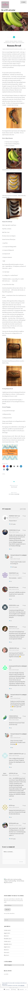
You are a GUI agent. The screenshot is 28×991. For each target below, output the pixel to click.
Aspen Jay (12, 773)
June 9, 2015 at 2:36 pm (15, 558)
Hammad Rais (13, 516)
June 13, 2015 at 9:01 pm (14, 775)
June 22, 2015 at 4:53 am (14, 807)
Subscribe (8, 909)
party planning (20, 42)
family (13, 42)
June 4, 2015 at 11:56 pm (14, 575)
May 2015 (6, 955)
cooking (20, 41)
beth (10, 805)
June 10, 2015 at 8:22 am (15, 737)
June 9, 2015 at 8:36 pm (14, 669)
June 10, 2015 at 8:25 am (15, 698)
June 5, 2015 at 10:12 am (14, 589)
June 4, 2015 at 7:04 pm (14, 532)
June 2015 (6, 952)
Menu (24, 2)
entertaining (7, 42)
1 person (14, 524)
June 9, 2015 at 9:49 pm (14, 719)
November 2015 (7, 938)
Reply (25, 516)
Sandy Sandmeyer (15, 753)
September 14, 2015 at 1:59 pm (15, 825)
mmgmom (12, 627)
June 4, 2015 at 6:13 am (13, 517)
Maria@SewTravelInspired (18, 666)
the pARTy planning (8, 10)
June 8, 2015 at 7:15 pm (13, 607)
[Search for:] (14, 920)
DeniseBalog (13, 530)
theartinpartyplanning (12, 49)
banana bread (13, 41)
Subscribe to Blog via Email (14, 895)
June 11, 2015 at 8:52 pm (14, 755)
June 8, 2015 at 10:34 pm (14, 628)
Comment (21, 861)
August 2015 (6, 947)
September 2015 (7, 944)
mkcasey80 (12, 587)
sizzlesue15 (13, 605)
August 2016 (6, 933)
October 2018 (7, 930)
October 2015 (7, 941)
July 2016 (6, 936)
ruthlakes (12, 823)
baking (7, 41)
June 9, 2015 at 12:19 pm (14, 650)
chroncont (13, 648)
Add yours (23, 509)
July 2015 (6, 949)
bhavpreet (12, 573)
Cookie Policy (22, 985)
